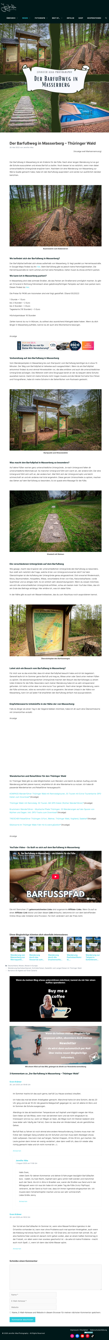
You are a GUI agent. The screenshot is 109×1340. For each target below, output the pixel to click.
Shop (80, 18)
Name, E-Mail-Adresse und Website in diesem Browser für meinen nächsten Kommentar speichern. (56, 1312)
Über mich (10, 18)
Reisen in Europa (31, 966)
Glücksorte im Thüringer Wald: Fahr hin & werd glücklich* (35, 825)
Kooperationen (94, 18)
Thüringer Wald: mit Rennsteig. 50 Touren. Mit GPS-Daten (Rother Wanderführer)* (47, 803)
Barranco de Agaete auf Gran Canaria (22, 971)
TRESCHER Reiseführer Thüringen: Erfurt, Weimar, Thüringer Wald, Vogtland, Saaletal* (48, 818)
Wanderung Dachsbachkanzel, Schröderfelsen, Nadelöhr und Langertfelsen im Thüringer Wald (45, 968)
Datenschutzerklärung (98, 1330)
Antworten (17, 1151)
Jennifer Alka (22, 1160)
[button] (106, 18)
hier (38, 267)
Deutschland (13, 966)
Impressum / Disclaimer (79, 1330)
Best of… (56, 18)
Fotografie (40, 18)
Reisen (25, 18)
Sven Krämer (16, 1082)
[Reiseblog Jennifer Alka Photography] (8, 7)
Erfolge (70, 18)
